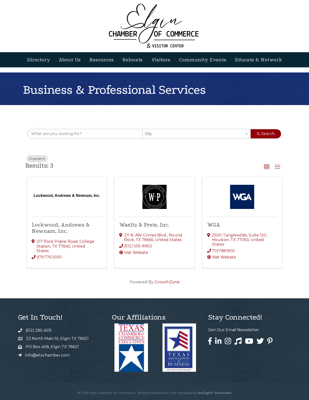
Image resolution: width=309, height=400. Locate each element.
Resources (101, 60)
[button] (267, 167)
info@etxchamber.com (47, 355)
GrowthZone (167, 282)
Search (268, 133)
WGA (213, 224)
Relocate (132, 60)
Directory (38, 60)
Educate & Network (258, 60)
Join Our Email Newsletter (233, 330)
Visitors (160, 60)
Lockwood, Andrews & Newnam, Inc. (61, 227)
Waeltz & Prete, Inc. (144, 224)
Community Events (202, 60)
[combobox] (197, 133)
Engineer (35, 158)
